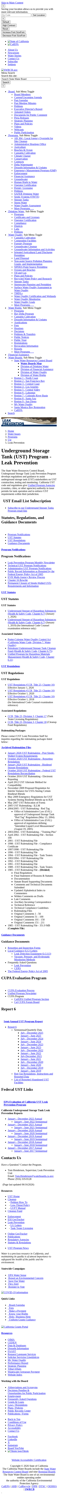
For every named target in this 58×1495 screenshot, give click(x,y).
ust (9, 439)
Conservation (21, 158)
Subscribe (13, 61)
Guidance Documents (13, 934)
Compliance (20, 223)
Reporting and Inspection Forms (24, 947)
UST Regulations (10, 666)
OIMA (11, 1339)
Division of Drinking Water (34, 366)
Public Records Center (19, 1410)
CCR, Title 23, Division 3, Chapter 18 (27, 722)
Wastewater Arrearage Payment (24, 1371)
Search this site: (9, 75)
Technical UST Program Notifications (27, 565)
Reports (18, 348)
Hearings (18, 328)
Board (11, 91)
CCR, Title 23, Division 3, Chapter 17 (27, 716)
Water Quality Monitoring (27, 299)
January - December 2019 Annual (25, 1136)
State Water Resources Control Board (33, 360)
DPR (34, 1486)
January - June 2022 (31, 1053)
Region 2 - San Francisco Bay (29, 381)
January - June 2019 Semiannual (30, 1139)
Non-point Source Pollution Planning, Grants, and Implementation (33, 262)
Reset (5, 29)
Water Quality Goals (24, 302)
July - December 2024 (32, 1038)
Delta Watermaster (23, 164)
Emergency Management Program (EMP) (35, 170)
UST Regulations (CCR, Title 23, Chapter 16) (31, 684)
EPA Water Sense (17, 1275)
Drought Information (18, 1348)
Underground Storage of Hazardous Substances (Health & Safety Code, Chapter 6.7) (32, 612)
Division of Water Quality (34, 372)
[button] (16, 747)
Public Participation (24, 132)
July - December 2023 (32, 1044)
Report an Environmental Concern (25, 1278)
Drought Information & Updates (30, 167)
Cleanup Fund (15, 1211)
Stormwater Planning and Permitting (32, 284)
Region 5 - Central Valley (27, 389)
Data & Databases (17, 1345)
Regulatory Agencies (18, 1239)
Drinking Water (16, 211)
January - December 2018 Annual (25, 1142)
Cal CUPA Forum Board (26, 1002)
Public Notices (21, 337)
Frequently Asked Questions (22, 1399)
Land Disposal (21, 258)
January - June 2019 (31, 1070)
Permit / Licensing (23, 188)
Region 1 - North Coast (26, 378)
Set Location (39, 15)
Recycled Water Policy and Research (33, 278)
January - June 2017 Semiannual (30, 1151)
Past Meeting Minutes (25, 103)
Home (11, 431)
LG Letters (16, 1225)
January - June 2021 (31, 1059)
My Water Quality (23, 404)
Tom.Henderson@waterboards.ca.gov (34, 1176)
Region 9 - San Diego (25, 401)
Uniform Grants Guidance (22, 1319)
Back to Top (14, 1419)
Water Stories (14, 55)
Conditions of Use (17, 1422)
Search (11, 413)
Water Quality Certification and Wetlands (35, 296)
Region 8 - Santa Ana (25, 398)
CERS (17, 968)
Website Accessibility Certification (29, 1460)
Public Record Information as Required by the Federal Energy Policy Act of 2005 (31, 573)
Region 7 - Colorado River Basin (31, 395)
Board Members (22, 94)
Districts (18, 226)
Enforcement (20, 173)
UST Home (14, 1196)
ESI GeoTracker (16, 1219)
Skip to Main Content (12, 2)
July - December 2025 (32, 1032)
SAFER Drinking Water (26, 193)
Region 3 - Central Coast (26, 384)
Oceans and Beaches (24, 269)
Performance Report (18, 1363)
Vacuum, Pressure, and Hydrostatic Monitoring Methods (32, 958)
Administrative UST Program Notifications (29, 568)
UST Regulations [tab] (16, 540)
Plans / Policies (15, 1407)
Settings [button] (12, 64)
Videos (17, 126)
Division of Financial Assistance (37, 369)
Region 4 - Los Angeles (26, 386)
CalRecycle (24, 1486)
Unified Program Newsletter (22, 993)
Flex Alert (13, 1284)
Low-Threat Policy (20, 1205)
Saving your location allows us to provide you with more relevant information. (27, 10)
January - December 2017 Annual (25, 1148)
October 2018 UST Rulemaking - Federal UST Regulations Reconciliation (32, 772)
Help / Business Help (19, 1316)
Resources (6, 1333)
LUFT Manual (17, 1208)
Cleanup (12, 1199)
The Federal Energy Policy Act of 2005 (28, 971)
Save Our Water (16, 1281)
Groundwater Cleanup (25, 246)
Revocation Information (26, 346)
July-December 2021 (31, 1056)
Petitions (18, 106)
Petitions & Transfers (24, 334)
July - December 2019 (32, 1068)
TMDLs (18, 293)
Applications (20, 322)
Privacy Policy (15, 1425)
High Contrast (9, 25)
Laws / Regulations (17, 1405)
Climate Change (22, 155)
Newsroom (13, 52)
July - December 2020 (32, 1062)
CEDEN (12, 1342)
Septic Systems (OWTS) (26, 196)
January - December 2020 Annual (25, 1130)
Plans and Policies (23, 123)
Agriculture (20, 147)
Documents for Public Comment (30, 115)
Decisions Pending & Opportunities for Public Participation (27, 1392)
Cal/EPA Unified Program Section (31, 999)
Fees (16, 325)
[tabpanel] (29, 571)
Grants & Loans (16, 1402)
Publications (14, 1236)
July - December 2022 (32, 1050)
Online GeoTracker (17, 1233)
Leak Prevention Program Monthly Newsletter (31, 562)
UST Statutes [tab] (14, 537)
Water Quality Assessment (27, 205)
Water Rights (15, 308)
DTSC (42, 1486)
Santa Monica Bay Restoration (29, 407)
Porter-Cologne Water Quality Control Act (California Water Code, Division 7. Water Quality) (29, 642)
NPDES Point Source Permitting (30, 267)
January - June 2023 (31, 1047)
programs (12, 436)
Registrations (20, 343)
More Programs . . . (24, 208)
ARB (14, 1486)
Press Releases (21, 117)
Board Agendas (16, 1305)
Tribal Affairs (14, 1368)
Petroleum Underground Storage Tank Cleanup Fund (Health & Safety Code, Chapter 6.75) (32, 649)
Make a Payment (17, 1311)
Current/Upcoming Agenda (28, 97)
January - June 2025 (31, 1035)
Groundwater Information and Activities (34, 249)
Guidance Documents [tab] (19, 543)
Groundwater (21, 179)
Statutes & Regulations (19, 1242)
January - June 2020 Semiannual (30, 1133)
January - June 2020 (31, 1065)
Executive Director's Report (28, 109)
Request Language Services (22, 1354)
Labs (16, 229)
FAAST (12, 1351)
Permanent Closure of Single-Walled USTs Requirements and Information (29, 584)
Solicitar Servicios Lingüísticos (23, 1357)
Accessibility (14, 1428)
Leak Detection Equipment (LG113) (32, 953)
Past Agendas (21, 100)
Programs (13, 135)
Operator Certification (25, 185)
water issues (14, 434)
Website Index (15, 1374)
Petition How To (18, 1202)
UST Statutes (8, 592)
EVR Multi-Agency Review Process (26, 577)
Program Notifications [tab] (19, 534)
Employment (14, 1396)
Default (6, 22)
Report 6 (12, 1027)
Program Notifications (13, 549)
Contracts (19, 161)
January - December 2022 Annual (25, 1118)
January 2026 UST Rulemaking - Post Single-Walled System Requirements (31, 754)
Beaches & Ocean (23, 150)
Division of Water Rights (33, 375)
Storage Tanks (21, 199)
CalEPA (18, 410)
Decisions (19, 331)
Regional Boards (46, 1471)
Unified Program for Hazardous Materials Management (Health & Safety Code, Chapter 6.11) (31, 657)
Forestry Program (23, 243)
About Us (13, 49)
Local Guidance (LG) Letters (22, 950)
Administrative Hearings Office (30, 144)
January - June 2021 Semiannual (30, 1127)
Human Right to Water (25, 182)
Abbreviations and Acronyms (23, 1387)
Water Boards (15, 357)
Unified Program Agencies (41, 485)
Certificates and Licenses (26, 217)
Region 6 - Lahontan (24, 392)
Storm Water (20, 202)
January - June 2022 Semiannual (30, 1121)
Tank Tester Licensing (21, 1228)
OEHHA (52, 1486)
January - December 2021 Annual (25, 1124)
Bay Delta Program (24, 313)
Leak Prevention (22, 965)
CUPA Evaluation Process (21, 990)
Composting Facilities (25, 240)
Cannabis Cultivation (25, 153)
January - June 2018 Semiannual (30, 1145)
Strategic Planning (23, 120)
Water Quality (15, 234)
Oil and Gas (20, 272)
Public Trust (20, 340)
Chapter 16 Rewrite (18, 580)
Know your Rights (18, 1313)
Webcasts (19, 129)
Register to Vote (16, 1286)
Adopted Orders (22, 112)
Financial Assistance (24, 176)
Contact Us (13, 58)
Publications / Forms (18, 1413)
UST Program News (18, 1248)
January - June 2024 (31, 1041)
